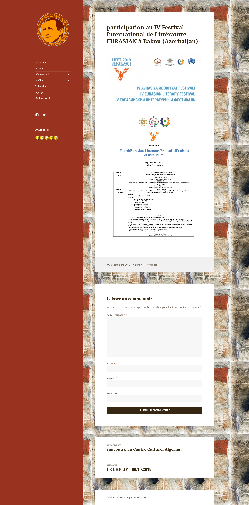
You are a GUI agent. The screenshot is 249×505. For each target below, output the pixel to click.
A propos (40, 92)
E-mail (112, 378)
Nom (111, 363)
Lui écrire (40, 86)
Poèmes (39, 68)
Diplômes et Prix (44, 98)
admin (138, 264)
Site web (112, 393)
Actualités (40, 62)
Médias (39, 80)
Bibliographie (42, 74)
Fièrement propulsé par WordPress (126, 497)
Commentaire (117, 315)
